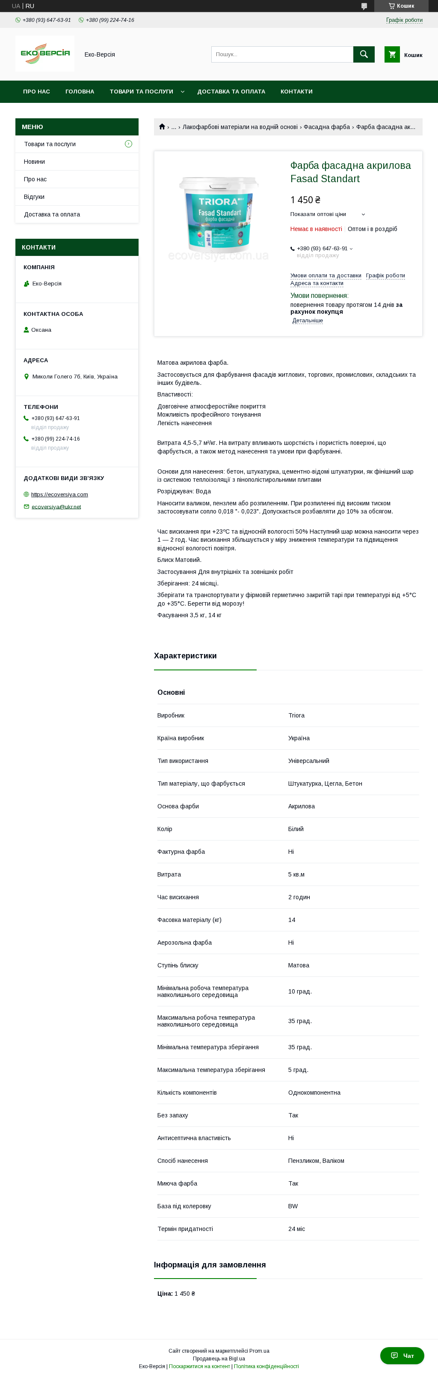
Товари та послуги (141, 91)
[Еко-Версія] (44, 69)
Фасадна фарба (327, 126)
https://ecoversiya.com (59, 494)
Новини (34, 161)
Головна (79, 91)
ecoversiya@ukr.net (56, 506)
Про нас (36, 91)
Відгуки (34, 196)
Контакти (297, 91)
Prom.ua (259, 1351)
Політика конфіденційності (266, 1366)
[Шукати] (364, 54)
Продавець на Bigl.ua (219, 1359)
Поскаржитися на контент (199, 1366)
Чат (408, 1355)
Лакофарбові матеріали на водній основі (240, 126)
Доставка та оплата (231, 91)
